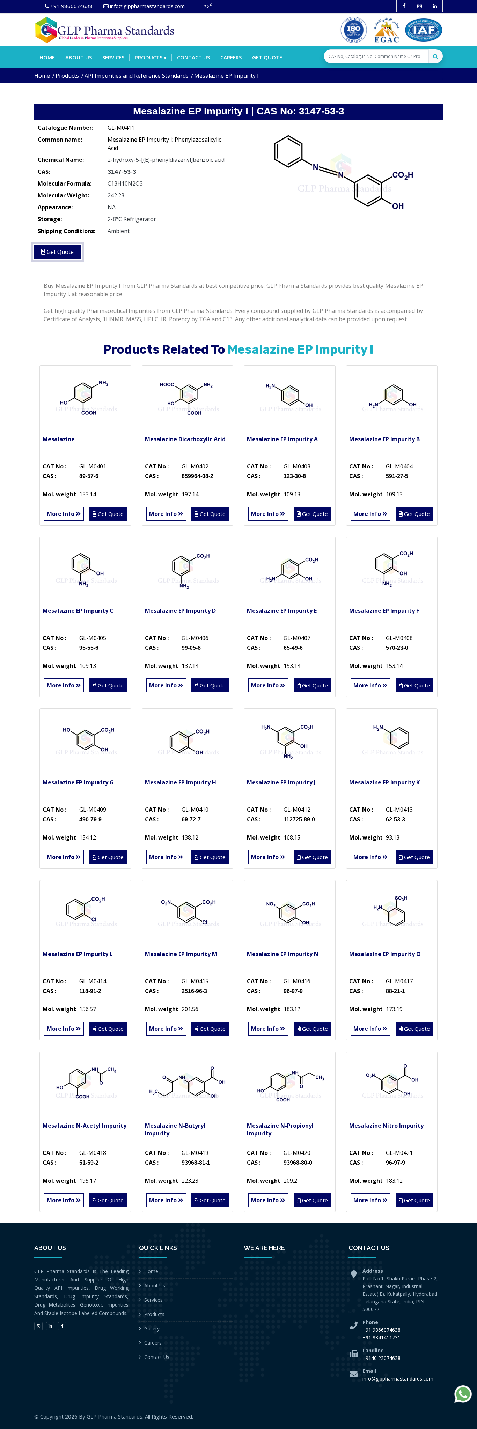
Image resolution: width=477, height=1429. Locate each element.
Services (113, 57)
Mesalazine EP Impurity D (180, 611)
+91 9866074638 (381, 1329)
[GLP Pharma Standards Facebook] (404, 6)
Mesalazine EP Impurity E (282, 611)
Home (47, 57)
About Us (154, 1285)
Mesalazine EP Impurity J (281, 782)
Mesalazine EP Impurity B (384, 439)
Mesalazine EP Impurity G (78, 782)
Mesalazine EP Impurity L (78, 954)
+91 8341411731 (381, 1337)
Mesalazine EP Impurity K (384, 782)
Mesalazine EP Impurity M (181, 954)
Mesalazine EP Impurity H (180, 782)
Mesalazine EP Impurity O (385, 954)
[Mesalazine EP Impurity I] (343, 172)
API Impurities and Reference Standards (137, 76)
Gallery (152, 1328)
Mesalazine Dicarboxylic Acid (185, 439)
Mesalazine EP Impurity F (384, 611)
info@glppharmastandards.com (397, 1378)
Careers (231, 57)
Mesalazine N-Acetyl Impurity (84, 1125)
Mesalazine (59, 439)
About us (78, 57)
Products (67, 76)
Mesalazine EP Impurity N (282, 954)
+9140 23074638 (381, 1358)
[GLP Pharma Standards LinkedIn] (435, 6)
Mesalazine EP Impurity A (282, 439)
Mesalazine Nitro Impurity (386, 1125)
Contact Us (156, 1357)
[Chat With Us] (463, 1394)
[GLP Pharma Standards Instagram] (419, 6)
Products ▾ (151, 57)
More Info (61, 514)
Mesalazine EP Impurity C (78, 611)
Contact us (193, 57)
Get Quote (267, 57)
